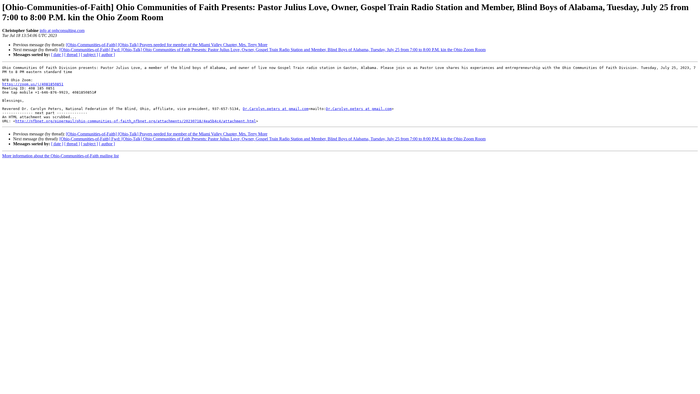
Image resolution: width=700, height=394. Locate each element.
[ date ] (57, 54)
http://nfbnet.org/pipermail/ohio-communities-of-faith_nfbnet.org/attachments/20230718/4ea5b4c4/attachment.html (135, 121)
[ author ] (107, 54)
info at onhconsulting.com (62, 30)
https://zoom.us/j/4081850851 (32, 84)
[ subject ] (89, 54)
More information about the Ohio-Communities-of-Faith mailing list (60, 155)
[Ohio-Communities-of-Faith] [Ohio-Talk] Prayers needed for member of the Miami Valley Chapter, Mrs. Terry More (166, 44)
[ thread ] (72, 54)
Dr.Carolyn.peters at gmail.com (275, 109)
